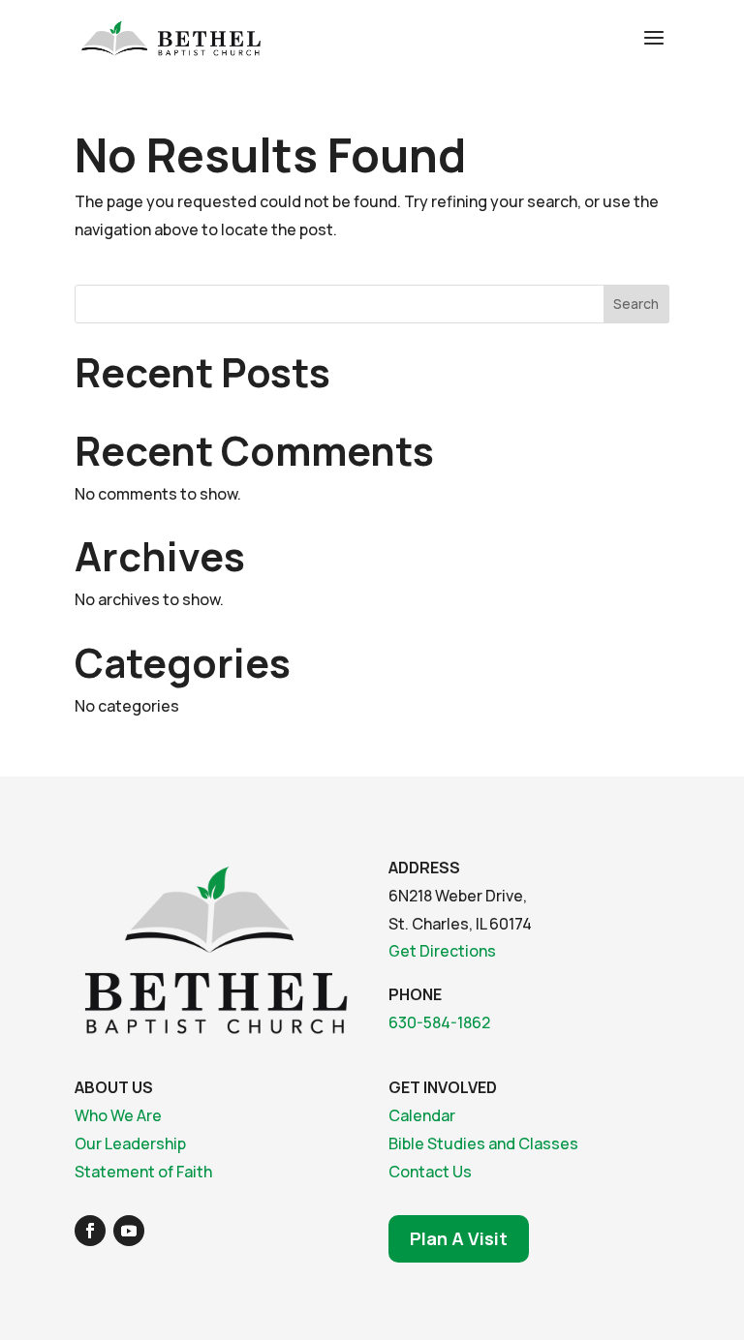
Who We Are (118, 1115)
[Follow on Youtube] (128, 1230)
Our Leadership (130, 1143)
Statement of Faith (143, 1171)
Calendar (421, 1115)
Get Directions (442, 950)
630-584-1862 (439, 1022)
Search (636, 303)
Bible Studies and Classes (483, 1143)
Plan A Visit (459, 1238)
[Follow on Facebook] (90, 1230)
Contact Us (430, 1171)
